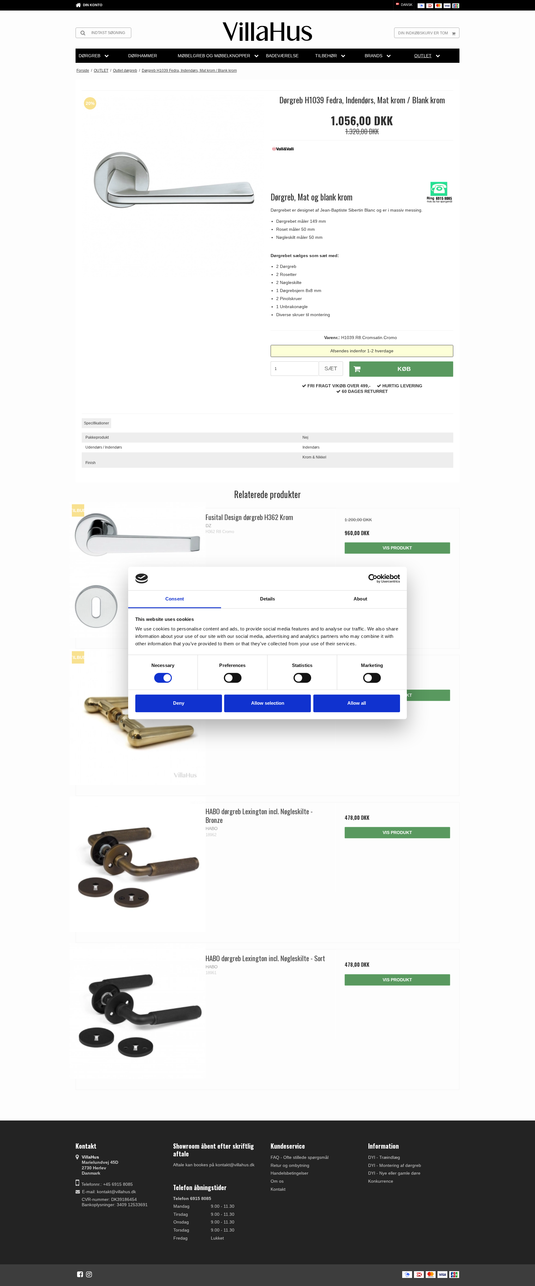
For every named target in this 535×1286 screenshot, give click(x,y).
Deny (178, 703)
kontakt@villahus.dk (116, 1191)
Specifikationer (96, 423)
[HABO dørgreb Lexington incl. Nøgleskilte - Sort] (138, 1011)
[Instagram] (89, 1274)
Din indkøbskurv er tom (423, 33)
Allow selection (267, 703)
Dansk (406, 4)
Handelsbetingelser (289, 1173)
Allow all (356, 703)
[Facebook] (80, 1274)
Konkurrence (380, 1181)
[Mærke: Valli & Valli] (286, 160)
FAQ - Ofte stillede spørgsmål (299, 1157)
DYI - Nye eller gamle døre (394, 1173)
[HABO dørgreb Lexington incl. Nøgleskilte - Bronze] (138, 864)
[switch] (232, 678)
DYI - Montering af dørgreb (394, 1165)
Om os (277, 1181)
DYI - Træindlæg (384, 1157)
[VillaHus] (267, 31)
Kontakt (278, 1189)
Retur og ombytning (290, 1165)
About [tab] (360, 599)
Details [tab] (267, 599)
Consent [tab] (174, 599)
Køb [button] (404, 369)
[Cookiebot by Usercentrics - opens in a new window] (373, 578)
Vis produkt (397, 547)
